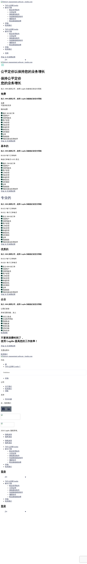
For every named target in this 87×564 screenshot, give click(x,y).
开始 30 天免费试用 (8, 141)
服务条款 (8, 437)
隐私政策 (8, 434)
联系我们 (8, 25)
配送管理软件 (14, 10)
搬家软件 (12, 19)
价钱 (6, 23)
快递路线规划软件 (16, 16)
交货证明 (12, 12)
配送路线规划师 (15, 21)
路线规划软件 (14, 14)
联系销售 (4, 333)
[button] (43, 372)
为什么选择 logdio (11, 5)
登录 (3, 471)
